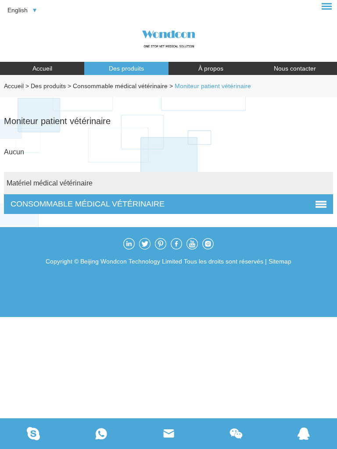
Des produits (126, 68)
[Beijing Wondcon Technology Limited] (168, 37)
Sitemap (280, 261)
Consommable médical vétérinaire (120, 85)
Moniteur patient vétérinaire (213, 85)
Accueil (42, 68)
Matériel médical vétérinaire (50, 183)
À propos (210, 68)
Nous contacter (295, 68)
